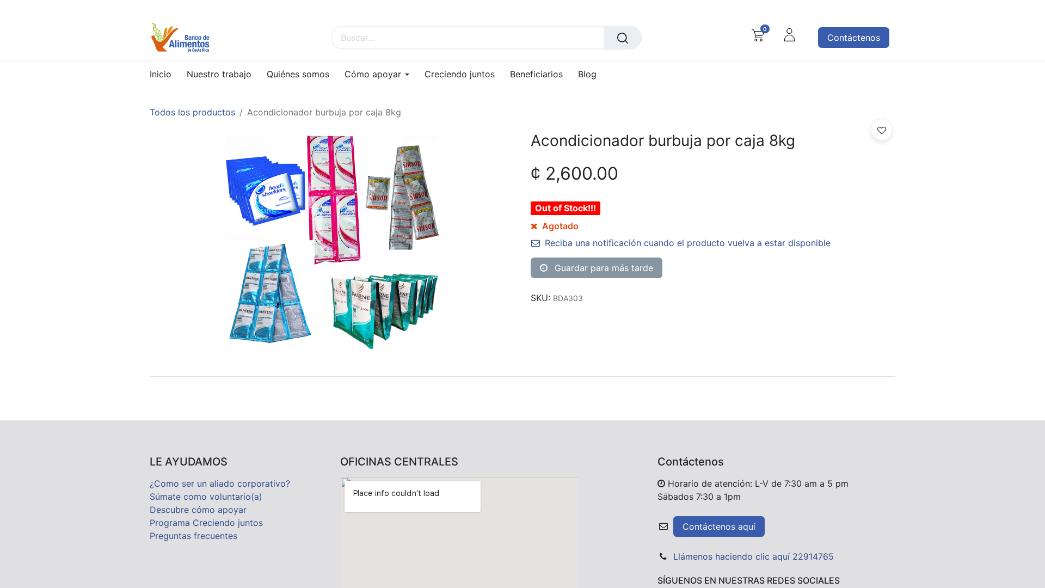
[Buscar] (623, 37)
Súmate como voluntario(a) (206, 496)
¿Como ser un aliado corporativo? (220, 483)
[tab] (522, 376)
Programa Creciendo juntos (206, 522)
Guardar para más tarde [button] (602, 267)
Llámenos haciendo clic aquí (731, 556)
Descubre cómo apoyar (198, 509)
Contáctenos (853, 37)
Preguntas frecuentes (193, 535)
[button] (882, 129)
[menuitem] (164, 74)
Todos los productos (192, 112)
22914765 (813, 556)
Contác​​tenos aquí (719, 526)
